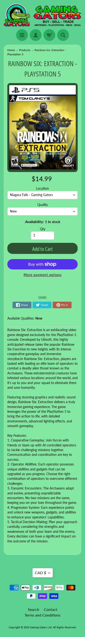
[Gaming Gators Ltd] (42, 15)
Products (24, 50)
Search (33, 609)
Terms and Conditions (42, 615)
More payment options (43, 275)
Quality (42, 205)
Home (11, 50)
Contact (50, 609)
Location (42, 188)
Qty (42, 229)
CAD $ (40, 572)
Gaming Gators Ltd (40, 627)
